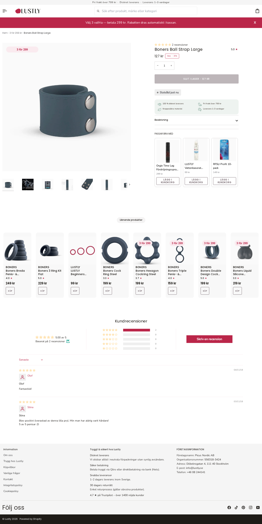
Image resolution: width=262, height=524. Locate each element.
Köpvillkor (9, 467)
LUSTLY (75, 267)
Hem (5, 32)
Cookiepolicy (10, 491)
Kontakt (8, 479)
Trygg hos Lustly (13, 461)
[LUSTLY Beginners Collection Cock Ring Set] (82, 250)
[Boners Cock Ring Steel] (115, 250)
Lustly (8, 519)
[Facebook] (229, 507)
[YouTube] (258, 507)
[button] (163, 45)
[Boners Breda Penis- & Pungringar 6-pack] (17, 250)
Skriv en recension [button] (209, 339)
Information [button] (10, 449)
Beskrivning (161, 119)
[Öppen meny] (6, 11)
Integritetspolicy (12, 485)
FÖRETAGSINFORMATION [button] (190, 449)
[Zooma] (9, 164)
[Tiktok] (236, 507)
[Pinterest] (243, 507)
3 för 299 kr (16, 32)
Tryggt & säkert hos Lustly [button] (105, 449)
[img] (27, 370)
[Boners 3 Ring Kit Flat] (50, 250)
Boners (11, 267)
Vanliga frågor (11, 473)
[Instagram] (250, 507)
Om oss (8, 455)
